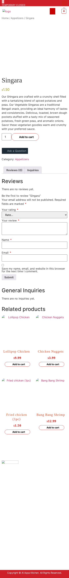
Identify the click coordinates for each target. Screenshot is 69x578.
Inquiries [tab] (33, 170)
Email (6, 252)
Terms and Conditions (14, 525)
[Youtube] (64, 3)
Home (5, 18)
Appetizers (17, 18)
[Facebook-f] (59, 3)
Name (7, 239)
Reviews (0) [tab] (14, 170)
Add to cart (26, 137)
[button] (52, 11)
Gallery (6, 540)
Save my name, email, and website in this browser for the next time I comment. (33, 270)
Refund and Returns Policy (16, 530)
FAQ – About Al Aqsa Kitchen (17, 535)
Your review (10, 220)
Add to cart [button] (18, 364)
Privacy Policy (9, 520)
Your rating (10, 209)
